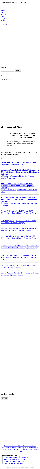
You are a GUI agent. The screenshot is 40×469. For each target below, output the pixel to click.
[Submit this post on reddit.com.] (13, 461)
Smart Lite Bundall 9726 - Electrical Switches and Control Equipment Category (18, 266)
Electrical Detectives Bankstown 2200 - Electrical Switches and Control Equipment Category (18, 229)
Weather (4, 25)
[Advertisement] (20, 46)
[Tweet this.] (23, 457)
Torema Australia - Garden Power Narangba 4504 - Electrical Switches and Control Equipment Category (20, 199)
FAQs (4, 449)
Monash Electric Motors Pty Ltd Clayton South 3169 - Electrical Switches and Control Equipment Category (20, 248)
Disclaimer (7, 448)
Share (3, 21)
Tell (22, 446)
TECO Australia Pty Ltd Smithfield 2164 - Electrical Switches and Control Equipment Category (17, 186)
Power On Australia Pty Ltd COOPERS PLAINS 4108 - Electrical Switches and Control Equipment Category (18, 257)
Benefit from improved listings (17, 449)
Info (2, 23)
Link (19, 446)
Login (3, 18)
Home (3, 10)
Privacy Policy (23, 448)
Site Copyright (33, 448)
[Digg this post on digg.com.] (12, 463)
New (2, 12)
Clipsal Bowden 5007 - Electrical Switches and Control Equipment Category (18, 163)
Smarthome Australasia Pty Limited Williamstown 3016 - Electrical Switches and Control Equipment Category (20, 172)
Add (2, 16)
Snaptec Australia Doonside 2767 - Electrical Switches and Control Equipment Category (20, 274)
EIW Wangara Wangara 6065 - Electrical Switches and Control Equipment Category (18, 222)
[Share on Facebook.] (9, 457)
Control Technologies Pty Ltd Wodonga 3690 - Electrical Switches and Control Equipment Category (19, 213)
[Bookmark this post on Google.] (13, 459)
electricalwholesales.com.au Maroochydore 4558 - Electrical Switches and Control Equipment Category (19, 238)
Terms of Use (15, 448)
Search (3, 14)
